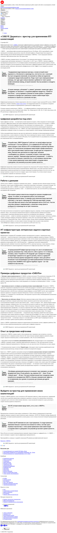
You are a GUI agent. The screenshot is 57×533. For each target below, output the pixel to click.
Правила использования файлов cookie (24, 8)
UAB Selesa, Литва (22, 451)
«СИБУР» (15, 44)
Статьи (5, 33)
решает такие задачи (21, 103)
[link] (3, 22)
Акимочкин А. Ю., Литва (24, 453)
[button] (2, 25)
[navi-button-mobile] (2, 30)
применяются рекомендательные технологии (28, 521)
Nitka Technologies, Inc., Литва (28, 452)
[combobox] (6, 529)
